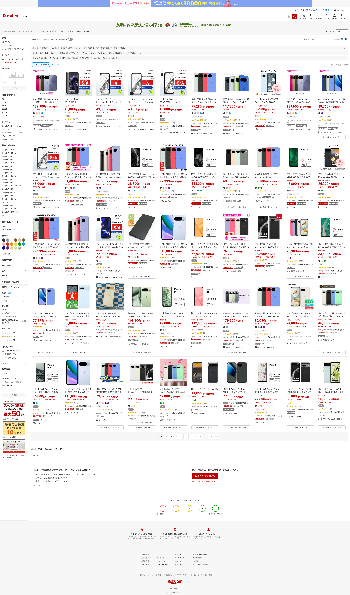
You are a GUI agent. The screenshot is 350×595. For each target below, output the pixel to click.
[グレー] (7, 240)
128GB (4, 109)
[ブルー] (23, 244)
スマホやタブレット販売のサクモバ (111, 337)
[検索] (294, 16)
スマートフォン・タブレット (28, 31)
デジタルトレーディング (203, 134)
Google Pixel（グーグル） (12, 126)
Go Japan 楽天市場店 (75, 205)
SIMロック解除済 (8, 229)
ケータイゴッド (41, 271)
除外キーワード (8, 386)
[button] (340, 10)
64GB (4, 106)
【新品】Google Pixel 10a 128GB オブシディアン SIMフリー (236, 392)
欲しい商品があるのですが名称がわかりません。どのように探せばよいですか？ (65, 475)
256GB (4, 112)
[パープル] (7, 248)
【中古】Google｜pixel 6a (207, 389)
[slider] (2, 78)
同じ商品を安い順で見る (332, 137)
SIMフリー (6, 226)
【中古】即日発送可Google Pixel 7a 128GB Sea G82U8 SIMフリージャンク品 (109, 316)
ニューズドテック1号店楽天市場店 (79, 343)
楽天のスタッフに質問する (205, 476)
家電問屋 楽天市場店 (233, 201)
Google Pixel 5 (7, 196)
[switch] (24, 321)
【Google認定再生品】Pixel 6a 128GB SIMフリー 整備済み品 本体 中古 (331, 177)
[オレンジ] (11, 244)
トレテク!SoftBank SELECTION (78, 129)
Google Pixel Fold (8, 192)
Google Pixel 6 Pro (9, 199)
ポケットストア (263, 201)
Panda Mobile (167, 201)
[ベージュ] (19, 240)
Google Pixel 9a (8, 163)
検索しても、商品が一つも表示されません (51, 481)
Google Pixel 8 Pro (9, 176)
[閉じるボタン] (344, 48)
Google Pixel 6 (7, 169)
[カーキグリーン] (23, 240)
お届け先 (5, 297)
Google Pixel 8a (8, 166)
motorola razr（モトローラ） (13, 133)
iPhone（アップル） (9, 136)
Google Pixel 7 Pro (9, 153)
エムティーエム (136, 267)
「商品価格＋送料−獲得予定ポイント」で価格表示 (48, 39)
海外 (10, 293)
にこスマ (260, 129)
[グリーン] (19, 244)
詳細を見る (115, 58)
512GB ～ (5, 116)
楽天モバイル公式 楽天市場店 (46, 129)
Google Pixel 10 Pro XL (11, 212)
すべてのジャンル (8, 31)
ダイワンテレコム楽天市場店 (141, 423)
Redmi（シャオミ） (9, 139)
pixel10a (36, 456)
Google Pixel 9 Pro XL (10, 209)
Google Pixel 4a (8, 206)
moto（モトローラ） (9, 129)
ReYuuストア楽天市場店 (298, 343)
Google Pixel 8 (7, 156)
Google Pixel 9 (7, 160)
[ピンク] (3, 244)
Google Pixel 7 (7, 173)
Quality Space (104, 420)
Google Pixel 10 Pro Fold (11, 186)
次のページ (214, 436)
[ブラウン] (15, 240)
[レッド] (7, 244)
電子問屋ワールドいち (43, 340)
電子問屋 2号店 (231, 413)
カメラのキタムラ (263, 270)
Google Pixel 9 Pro (9, 183)
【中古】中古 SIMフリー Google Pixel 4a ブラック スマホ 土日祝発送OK (141, 247)
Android (5, 275)
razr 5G (5, 202)
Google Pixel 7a (8, 150)
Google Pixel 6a (8, 189)
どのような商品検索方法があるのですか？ (51, 478)
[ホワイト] (11, 240)
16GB (4, 102)
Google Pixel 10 (8, 179)
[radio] (3, 42)
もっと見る (38, 485)
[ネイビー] (3, 248)
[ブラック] (3, 240)
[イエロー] (15, 244)
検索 (15, 88)
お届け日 (5, 306)
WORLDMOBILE (200, 413)
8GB (3, 99)
